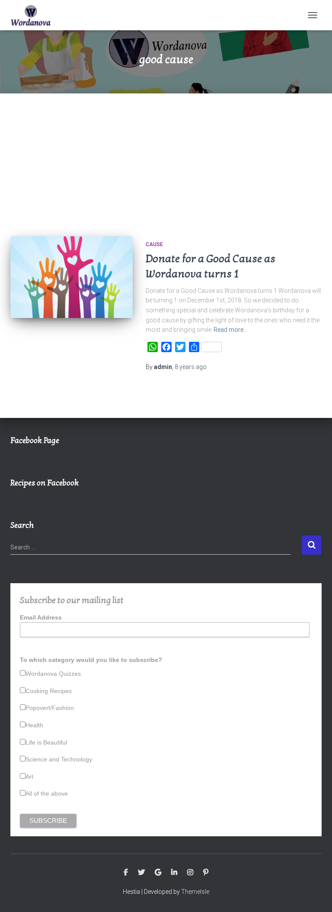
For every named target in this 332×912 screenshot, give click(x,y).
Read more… (230, 329)
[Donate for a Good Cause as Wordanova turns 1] (71, 277)
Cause (154, 244)
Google (158, 873)
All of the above (47, 793)
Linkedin (174, 873)
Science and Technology (59, 759)
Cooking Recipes (49, 690)
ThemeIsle (195, 891)
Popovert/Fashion (50, 707)
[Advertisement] (166, 158)
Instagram (190, 873)
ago (191, 366)
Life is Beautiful (46, 742)
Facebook (125, 873)
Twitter (141, 873)
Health (34, 725)
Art (29, 776)
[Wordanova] (34, 15)
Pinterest (206, 873)
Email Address (41, 617)
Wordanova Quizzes (53, 673)
